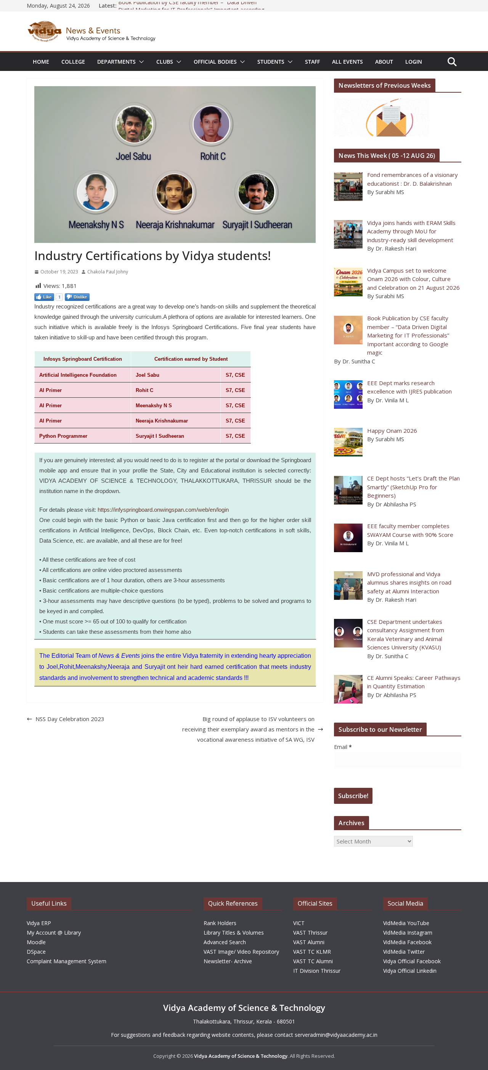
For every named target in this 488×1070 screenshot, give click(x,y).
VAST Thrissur (310, 932)
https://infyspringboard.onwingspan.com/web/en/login (163, 509)
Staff (312, 61)
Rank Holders (220, 923)
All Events (347, 61)
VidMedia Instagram (407, 932)
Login (413, 61)
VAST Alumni (308, 942)
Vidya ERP (39, 923)
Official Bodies (215, 61)
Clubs (164, 61)
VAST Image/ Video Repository (241, 951)
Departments (116, 61)
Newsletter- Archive (228, 961)
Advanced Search (225, 942)
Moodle (36, 942)
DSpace (36, 951)
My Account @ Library (54, 932)
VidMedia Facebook (407, 942)
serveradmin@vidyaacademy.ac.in (336, 1034)
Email (343, 746)
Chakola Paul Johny (107, 271)
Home (41, 61)
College (73, 61)
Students (270, 61)
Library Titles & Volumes (234, 932)
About (384, 61)
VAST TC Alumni (313, 961)
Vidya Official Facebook (412, 961)
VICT (299, 923)
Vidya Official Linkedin (410, 970)
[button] (140, 61)
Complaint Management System (66, 961)
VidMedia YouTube (406, 923)
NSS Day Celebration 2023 (69, 719)
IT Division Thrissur (316, 970)
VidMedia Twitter (404, 951)
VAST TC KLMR (312, 951)
